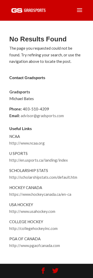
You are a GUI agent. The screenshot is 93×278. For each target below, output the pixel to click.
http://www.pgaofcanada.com (34, 245)
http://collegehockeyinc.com (33, 228)
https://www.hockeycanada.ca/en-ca (40, 194)
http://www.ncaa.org (27, 143)
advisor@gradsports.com (42, 115)
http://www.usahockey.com (32, 211)
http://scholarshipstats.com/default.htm (43, 177)
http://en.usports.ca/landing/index (38, 160)
